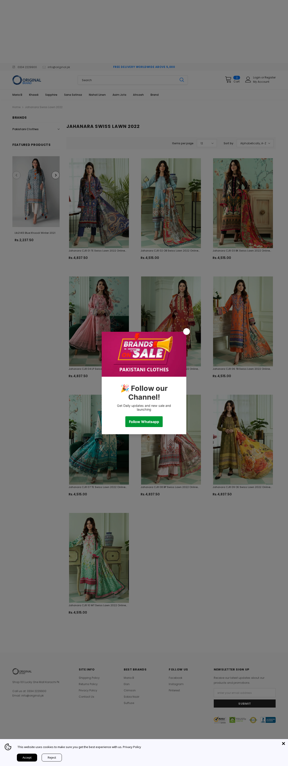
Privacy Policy (132, 747)
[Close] (283, 743)
